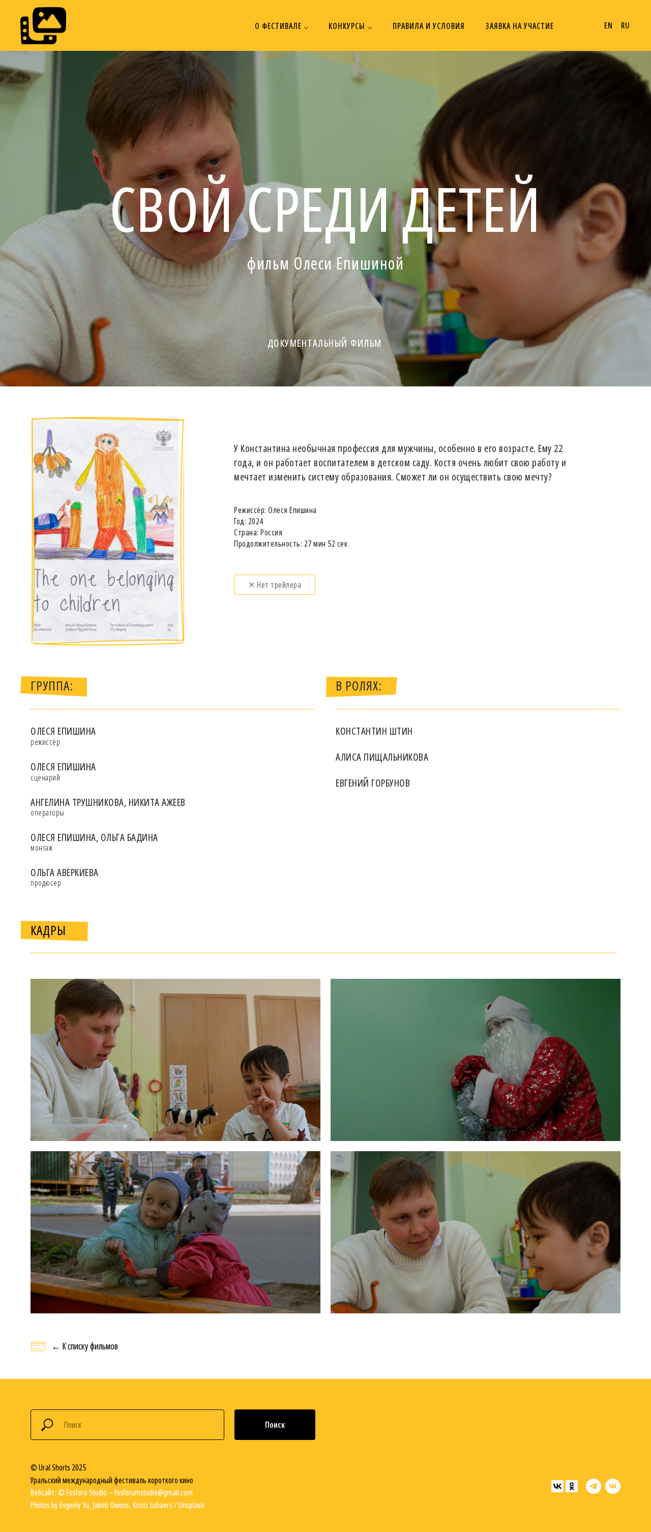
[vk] (612, 1486)
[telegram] (593, 1486)
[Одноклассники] (572, 1486)
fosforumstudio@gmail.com (153, 1492)
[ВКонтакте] (557, 1486)
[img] (43, 25)
